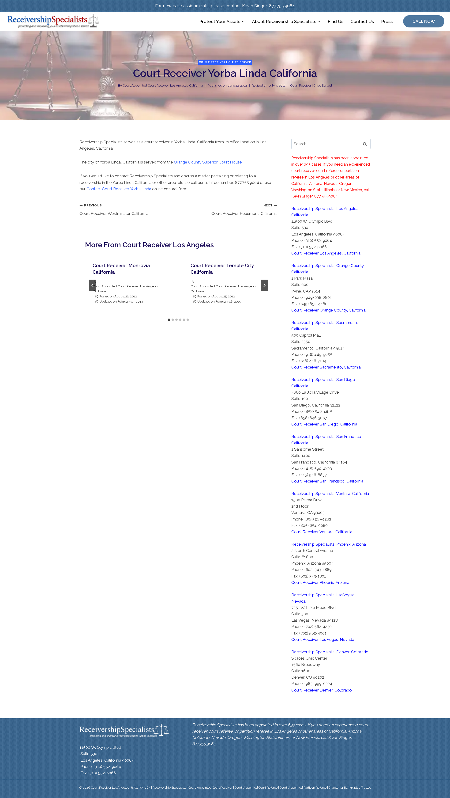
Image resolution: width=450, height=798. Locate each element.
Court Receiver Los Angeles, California (325, 253)
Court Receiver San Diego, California (324, 424)
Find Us (335, 21)
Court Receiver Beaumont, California (244, 209)
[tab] (169, 320)
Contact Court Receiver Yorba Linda (118, 188)
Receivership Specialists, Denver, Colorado (329, 652)
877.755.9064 (282, 5)
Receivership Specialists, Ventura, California (330, 493)
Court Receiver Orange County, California (328, 310)
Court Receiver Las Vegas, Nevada (322, 639)
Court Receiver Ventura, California (321, 531)
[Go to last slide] (92, 285)
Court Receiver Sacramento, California (326, 367)
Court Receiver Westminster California (113, 209)
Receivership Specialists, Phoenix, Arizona (328, 544)
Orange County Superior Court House (208, 162)
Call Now (423, 21)
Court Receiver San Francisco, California (327, 481)
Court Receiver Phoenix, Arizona (320, 582)
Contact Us (362, 21)
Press (387, 21)
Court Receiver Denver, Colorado (321, 690)
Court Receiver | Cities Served (225, 62)
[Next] (264, 285)
